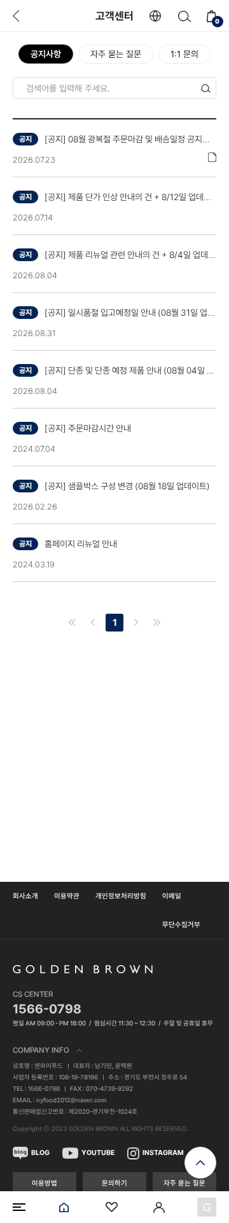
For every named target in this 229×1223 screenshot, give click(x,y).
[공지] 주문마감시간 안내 (88, 428)
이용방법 (44, 1183)
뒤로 (16, 16)
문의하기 (114, 1183)
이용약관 (67, 896)
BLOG (40, 1153)
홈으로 (63, 1207)
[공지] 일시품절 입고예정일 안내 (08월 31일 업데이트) (130, 312)
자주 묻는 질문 (115, 54)
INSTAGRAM (163, 1153)
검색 (184, 16)
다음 (136, 623)
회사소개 (25, 896)
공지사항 (46, 54)
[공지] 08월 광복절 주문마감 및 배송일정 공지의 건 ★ (130, 139)
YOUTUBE (97, 1153)
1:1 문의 (184, 54)
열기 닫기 (114, 1050)
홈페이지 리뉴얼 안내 (81, 544)
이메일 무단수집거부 (181, 910)
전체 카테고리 (19, 1207)
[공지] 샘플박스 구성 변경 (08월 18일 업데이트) (127, 486)
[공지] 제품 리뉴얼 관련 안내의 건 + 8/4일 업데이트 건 (130, 255)
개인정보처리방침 (120, 896)
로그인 (159, 1207)
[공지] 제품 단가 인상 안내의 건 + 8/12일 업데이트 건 (130, 197)
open (200, 1163)
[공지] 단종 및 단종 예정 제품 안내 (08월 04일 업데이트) (130, 370)
